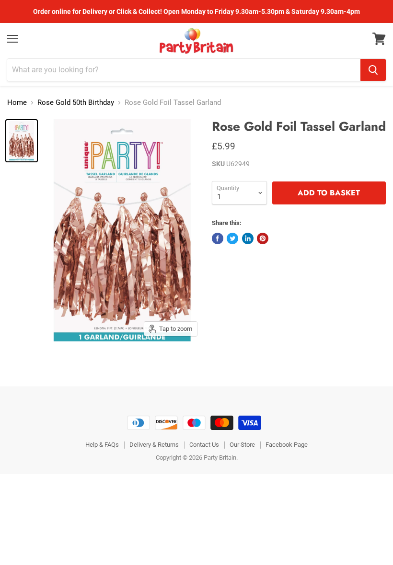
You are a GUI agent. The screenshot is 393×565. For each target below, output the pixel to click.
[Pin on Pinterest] (262, 238)
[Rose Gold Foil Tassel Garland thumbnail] (21, 140)
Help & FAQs (102, 444)
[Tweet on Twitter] (232, 238)
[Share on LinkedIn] (248, 238)
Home (17, 103)
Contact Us (204, 444)
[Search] (373, 70)
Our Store (242, 444)
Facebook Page (287, 444)
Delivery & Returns (154, 444)
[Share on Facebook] (217, 238)
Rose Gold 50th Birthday (75, 103)
